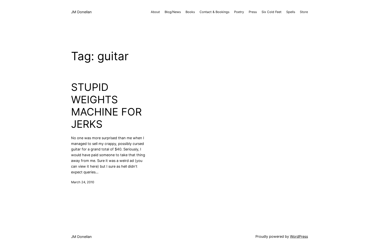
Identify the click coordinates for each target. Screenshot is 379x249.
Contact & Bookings (214, 12)
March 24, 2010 (82, 182)
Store (304, 12)
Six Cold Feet (271, 12)
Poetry (239, 12)
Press (253, 12)
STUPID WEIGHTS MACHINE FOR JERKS (106, 105)
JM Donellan (81, 12)
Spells (290, 12)
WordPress (299, 236)
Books (190, 12)
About (155, 12)
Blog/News (173, 12)
